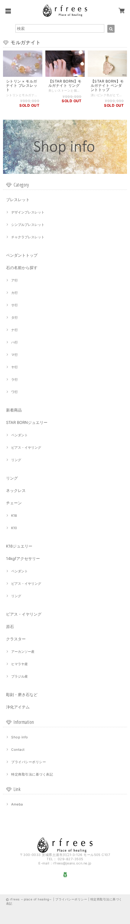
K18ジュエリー (19, 546)
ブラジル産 (19, 676)
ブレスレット (18, 199)
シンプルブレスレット (27, 225)
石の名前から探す (21, 267)
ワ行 (14, 392)
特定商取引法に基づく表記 (32, 774)
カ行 (14, 293)
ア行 (14, 280)
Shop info (19, 737)
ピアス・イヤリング (26, 447)
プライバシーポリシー (28, 762)
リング (16, 460)
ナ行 (14, 330)
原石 (10, 626)
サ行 (14, 305)
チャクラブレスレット (27, 237)
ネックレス (16, 490)
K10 (14, 528)
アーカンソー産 (22, 651)
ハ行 (14, 342)
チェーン (14, 502)
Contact (17, 749)
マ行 (14, 355)
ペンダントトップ (21, 255)
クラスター (16, 638)
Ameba (17, 804)
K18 (14, 515)
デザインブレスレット (27, 212)
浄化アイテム (18, 706)
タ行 (14, 317)
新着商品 (14, 410)
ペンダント (19, 435)
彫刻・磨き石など (21, 694)
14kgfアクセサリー (23, 558)
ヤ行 (14, 367)
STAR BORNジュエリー (26, 422)
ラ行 (14, 379)
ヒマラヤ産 (19, 664)
